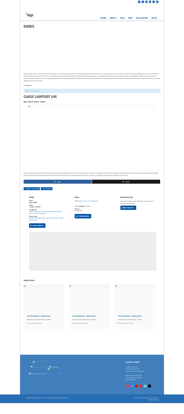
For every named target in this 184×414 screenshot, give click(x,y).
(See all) (39, 323)
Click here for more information (135, 371)
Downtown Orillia (34, 218)
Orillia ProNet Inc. (63, 398)
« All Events (28, 85)
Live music (55, 218)
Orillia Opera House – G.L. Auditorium (86, 201)
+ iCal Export (47, 189)
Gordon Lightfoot (46, 218)
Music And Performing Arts (37, 213)
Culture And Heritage (40, 211)
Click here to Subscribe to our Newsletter (146, 398)
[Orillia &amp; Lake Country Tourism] (29, 14)
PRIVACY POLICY (154, 400)
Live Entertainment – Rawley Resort (38, 316)
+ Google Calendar (32, 189)
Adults (31, 211)
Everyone (51, 211)
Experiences (58, 211)
